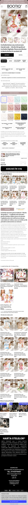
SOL (14, 485)
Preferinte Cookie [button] (14, 504)
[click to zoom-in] (14, 23)
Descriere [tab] (7, 209)
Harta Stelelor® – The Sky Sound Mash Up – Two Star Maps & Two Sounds (13, 416)
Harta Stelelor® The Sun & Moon (23, 414)
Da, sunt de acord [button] (14, 501)
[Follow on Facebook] (13, 477)
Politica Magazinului (14, 480)
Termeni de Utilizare (14, 482)
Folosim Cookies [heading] (5, 494)
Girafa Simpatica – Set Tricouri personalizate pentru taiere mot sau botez (5, 306)
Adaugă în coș (14, 169)
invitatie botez (15, 311)
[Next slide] (24, 23)
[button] (2, 6)
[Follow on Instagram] (15, 477)
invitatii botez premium (13, 312)
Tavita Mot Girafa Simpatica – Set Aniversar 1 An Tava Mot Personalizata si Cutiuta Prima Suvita (20, 286)
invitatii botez (21, 311)
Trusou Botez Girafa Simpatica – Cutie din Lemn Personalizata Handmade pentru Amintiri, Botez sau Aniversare (7, 286)
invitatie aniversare (8, 311)
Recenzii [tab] (18, 208)
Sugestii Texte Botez (14, 92)
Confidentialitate (14, 483)
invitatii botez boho (4, 312)
